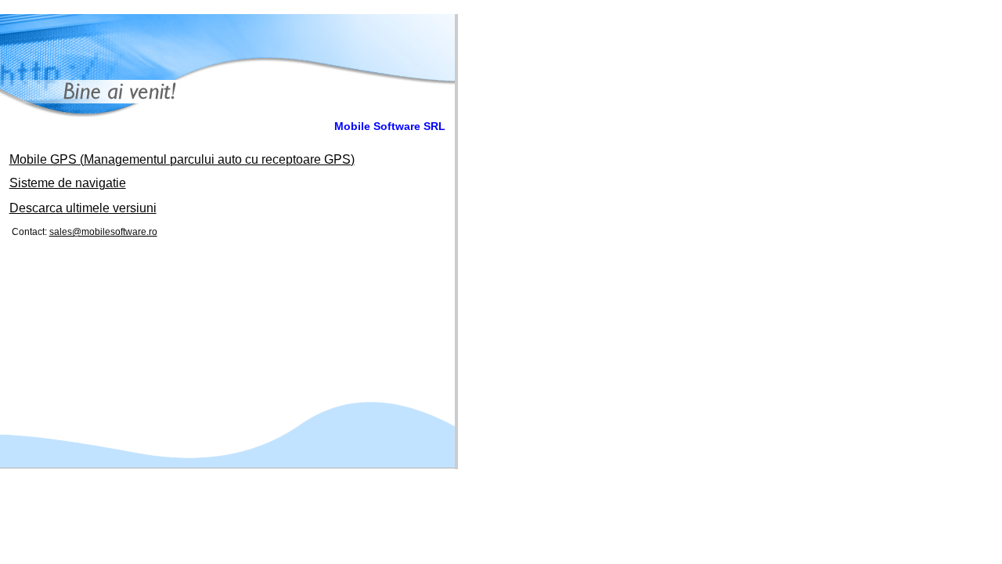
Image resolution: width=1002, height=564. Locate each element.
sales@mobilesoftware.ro (103, 231)
